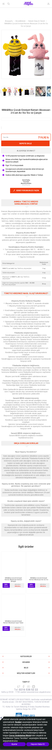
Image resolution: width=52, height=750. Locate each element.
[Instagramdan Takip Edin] (28, 687)
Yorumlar (26, 182)
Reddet (18, 722)
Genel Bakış (26, 180)
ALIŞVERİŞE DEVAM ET (26, 151)
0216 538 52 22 (28, 689)
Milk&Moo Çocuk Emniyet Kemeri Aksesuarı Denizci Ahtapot (13, 579)
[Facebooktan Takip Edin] (24, 687)
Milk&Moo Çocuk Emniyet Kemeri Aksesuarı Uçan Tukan (13, 622)
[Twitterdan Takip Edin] (19, 687)
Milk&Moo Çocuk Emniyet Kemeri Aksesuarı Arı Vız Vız (38, 579)
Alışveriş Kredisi (26, 183)
